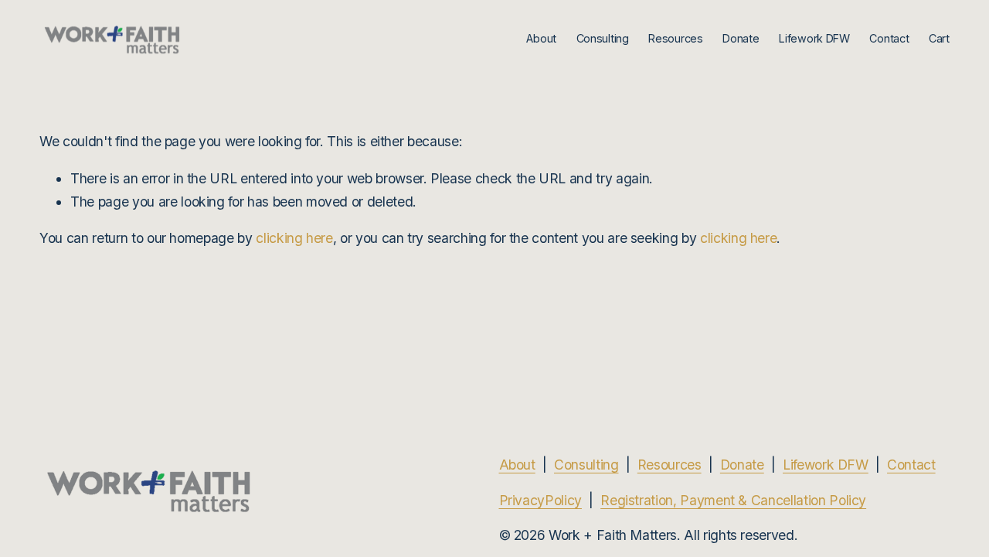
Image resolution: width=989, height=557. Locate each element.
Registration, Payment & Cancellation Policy (733, 500)
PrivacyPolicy (540, 500)
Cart (939, 38)
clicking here (294, 238)
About (541, 38)
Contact (889, 38)
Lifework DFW (825, 464)
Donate (740, 38)
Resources (669, 464)
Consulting (602, 38)
